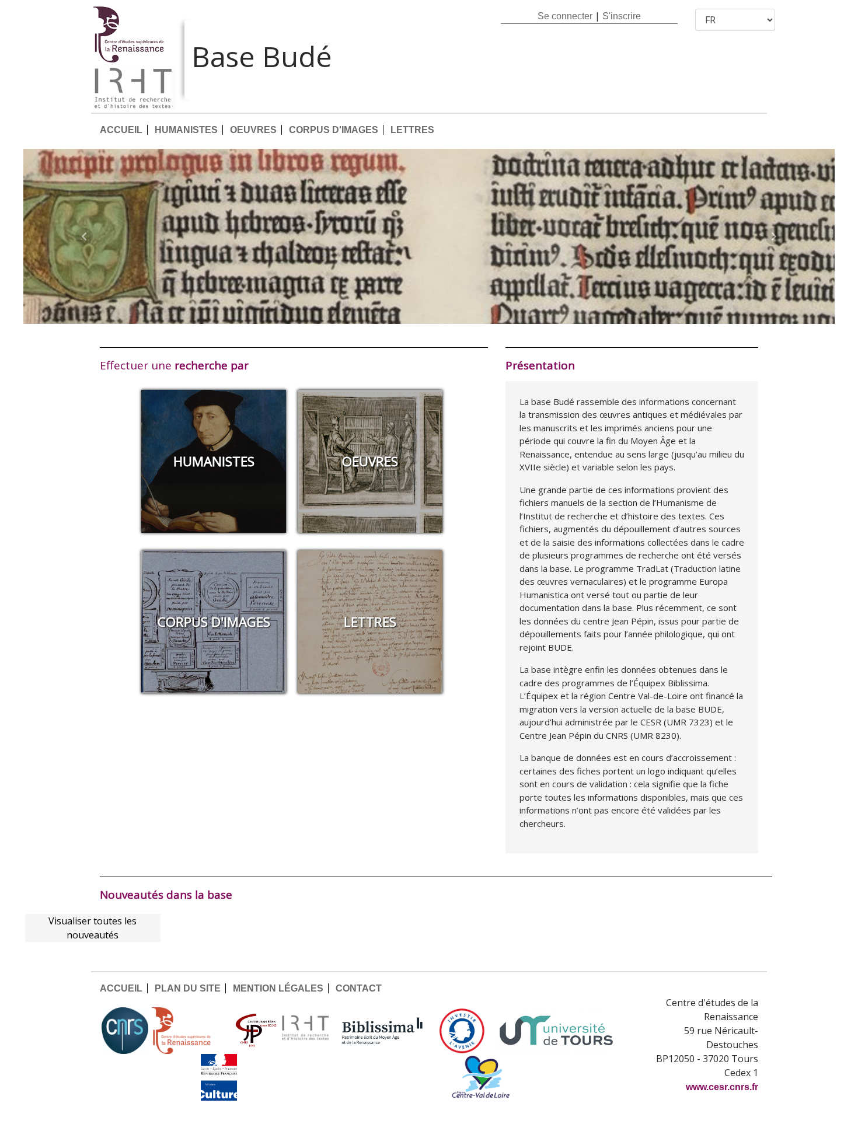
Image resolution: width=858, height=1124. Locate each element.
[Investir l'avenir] (462, 1030)
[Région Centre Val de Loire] (481, 1077)
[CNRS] (125, 1030)
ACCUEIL (121, 130)
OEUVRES (253, 130)
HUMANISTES (186, 130)
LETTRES (412, 130)
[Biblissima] (382, 1030)
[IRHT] (305, 1030)
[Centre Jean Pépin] (254, 1030)
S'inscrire (621, 16)
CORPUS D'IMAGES (333, 130)
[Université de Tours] (556, 1030)
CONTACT (359, 988)
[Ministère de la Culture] (219, 1077)
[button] (84, 236)
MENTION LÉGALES (278, 988)
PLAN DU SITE (188, 988)
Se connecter (565, 16)
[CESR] (190, 1030)
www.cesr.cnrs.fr (722, 1087)
